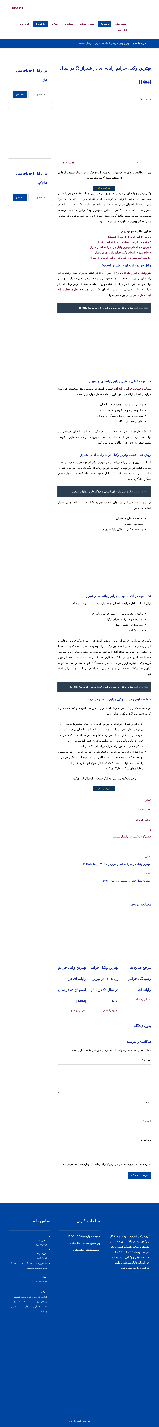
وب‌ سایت (145, 1139)
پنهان (123, 231)
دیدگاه (146, 1060)
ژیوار (148, 800)
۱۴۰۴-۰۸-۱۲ (68, 162)
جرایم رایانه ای (143, 819)
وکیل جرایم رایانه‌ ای (135, 272)
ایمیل (147, 1121)
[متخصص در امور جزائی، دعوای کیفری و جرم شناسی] (141, 7)
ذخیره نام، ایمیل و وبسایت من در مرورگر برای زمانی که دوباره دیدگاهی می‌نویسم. (106, 1164)
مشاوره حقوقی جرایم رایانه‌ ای (133, 388)
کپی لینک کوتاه (104, 188)
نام (148, 1102)
